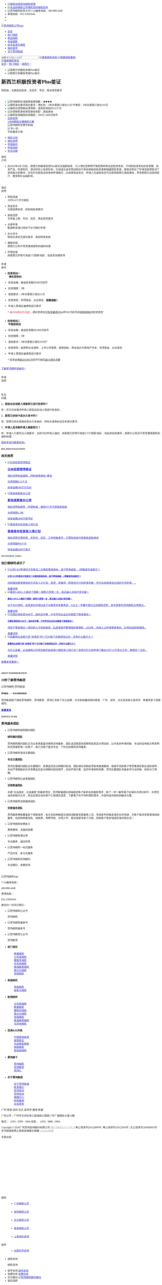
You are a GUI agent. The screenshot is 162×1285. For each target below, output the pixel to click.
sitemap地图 (47, 1130)
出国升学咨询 (21, 1250)
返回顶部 (13, 1280)
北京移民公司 (21, 1220)
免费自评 (23, 1274)
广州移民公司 (21, 1203)
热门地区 (14, 64)
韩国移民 (19, 1047)
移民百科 (43, 7)
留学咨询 (23, 1270)
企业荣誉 (19, 1104)
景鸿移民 (19, 1064)
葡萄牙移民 (20, 960)
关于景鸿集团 (21, 1084)
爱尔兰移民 (20, 970)
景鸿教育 (19, 1067)
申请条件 (13, 144)
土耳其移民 (20, 957)
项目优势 (13, 141)
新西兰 (25, 64)
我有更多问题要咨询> (13, 442)
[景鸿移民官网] (12, 25)
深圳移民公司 (21, 1211)
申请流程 (13, 147)
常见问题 (13, 151)
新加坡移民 (20, 1050)
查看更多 (6, 710)
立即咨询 (13, 118)
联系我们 (19, 1087)
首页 (3, 64)
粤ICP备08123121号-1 (62, 1127)
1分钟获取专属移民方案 (21, 121)
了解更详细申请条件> (13, 368)
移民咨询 (13, 1264)
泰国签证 (19, 1040)
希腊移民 (19, 953)
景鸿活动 (19, 1094)
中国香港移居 (21, 1037)
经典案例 (19, 1100)
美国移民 (19, 987)
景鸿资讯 (19, 1090)
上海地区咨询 (21, 1236)
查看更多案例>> (10, 662)
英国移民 (19, 973)
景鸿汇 (18, 1070)
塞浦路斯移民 (21, 967)
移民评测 (30, 4)
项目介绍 (13, 137)
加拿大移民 (20, 990)
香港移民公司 (21, 1228)
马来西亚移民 (21, 1043)
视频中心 (19, 1097)
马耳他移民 (20, 963)
